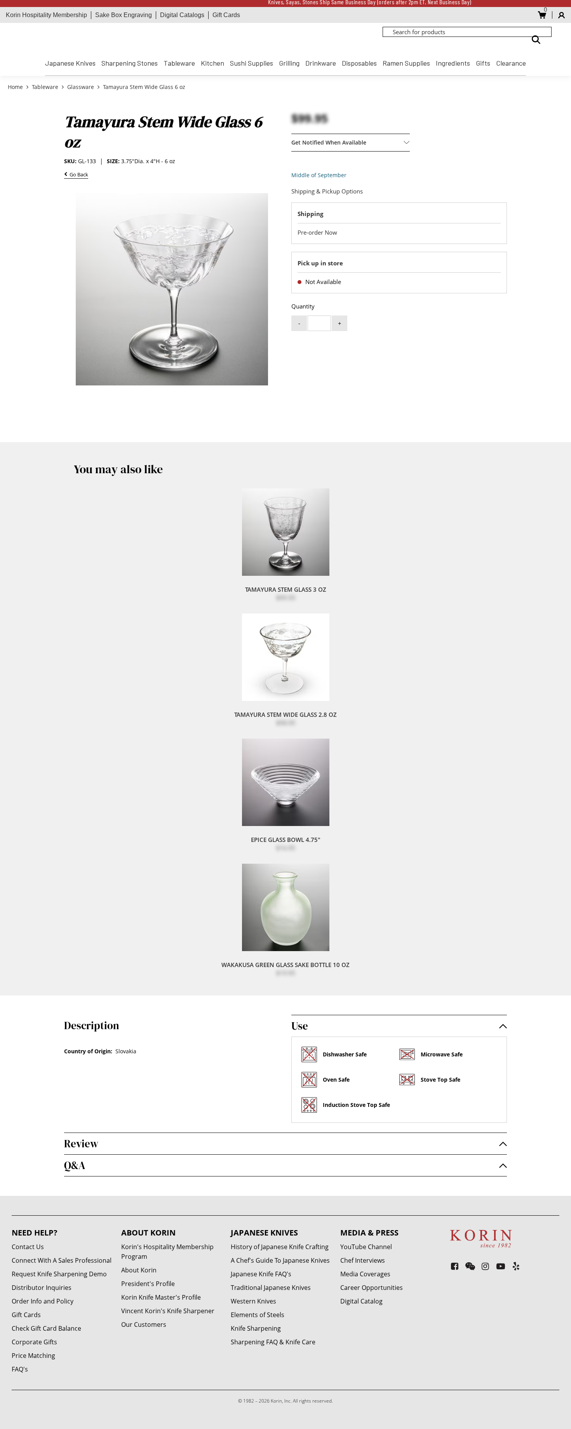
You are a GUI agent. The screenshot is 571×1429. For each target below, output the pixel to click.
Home (16, 87)
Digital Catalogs (182, 15)
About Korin (139, 1270)
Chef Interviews (362, 1260)
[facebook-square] (455, 1266)
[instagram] (485, 1266)
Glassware (81, 87)
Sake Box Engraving (123, 15)
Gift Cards (226, 15)
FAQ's (20, 1369)
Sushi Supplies (251, 63)
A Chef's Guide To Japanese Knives (280, 1260)
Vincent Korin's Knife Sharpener (167, 1311)
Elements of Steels (257, 1314)
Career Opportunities (371, 1287)
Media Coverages (365, 1274)
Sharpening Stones (129, 63)
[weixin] (470, 1266)
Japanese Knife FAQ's (261, 1274)
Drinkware (320, 63)
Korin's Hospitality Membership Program (167, 1252)
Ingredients (453, 63)
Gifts (483, 63)
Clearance (511, 63)
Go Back (77, 175)
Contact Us (28, 1247)
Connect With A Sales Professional (61, 1260)
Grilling (289, 63)
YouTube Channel (366, 1247)
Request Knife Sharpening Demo (59, 1274)
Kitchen (212, 63)
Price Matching (33, 1355)
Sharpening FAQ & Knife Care (273, 1342)
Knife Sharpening (256, 1328)
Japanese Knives (70, 63)
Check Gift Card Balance (46, 1328)
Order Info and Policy (42, 1301)
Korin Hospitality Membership (46, 15)
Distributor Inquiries (41, 1287)
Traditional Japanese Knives (271, 1287)
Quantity (303, 306)
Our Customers (143, 1324)
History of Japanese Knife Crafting (280, 1247)
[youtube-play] (501, 1266)
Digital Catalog (361, 1301)
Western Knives (253, 1301)
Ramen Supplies (406, 63)
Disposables (359, 63)
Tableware (179, 63)
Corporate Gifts (34, 1342)
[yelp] (516, 1266)
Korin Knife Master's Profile (161, 1297)
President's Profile (148, 1283)
